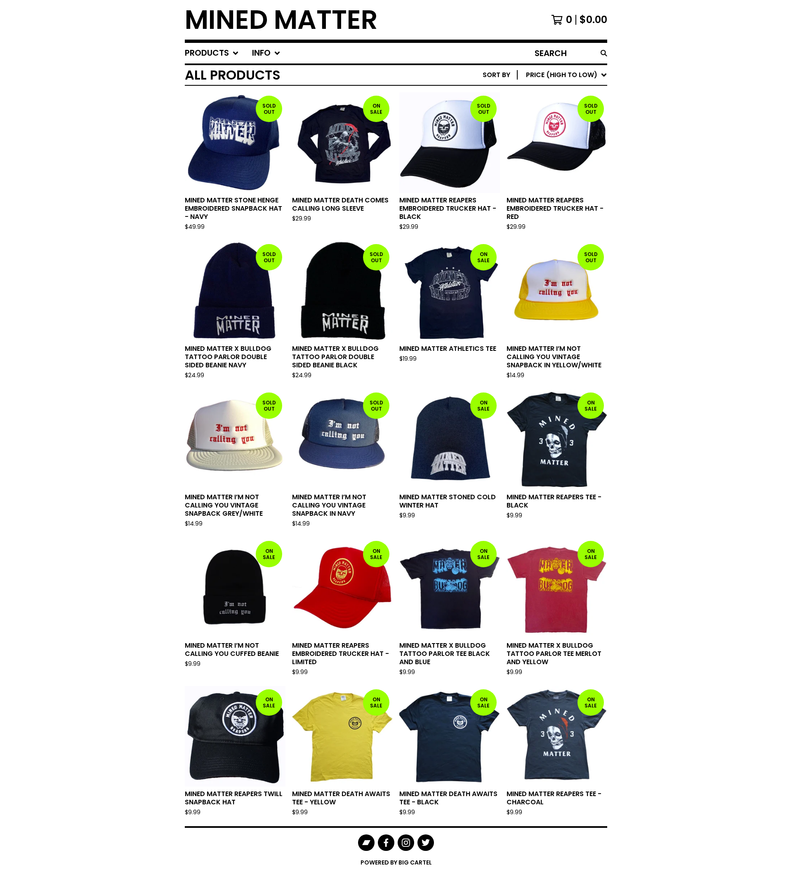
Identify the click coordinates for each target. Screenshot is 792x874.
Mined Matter (281, 20)
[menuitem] (212, 53)
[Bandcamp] (366, 842)
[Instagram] (406, 842)
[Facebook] (386, 842)
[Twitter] (425, 842)
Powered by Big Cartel (396, 862)
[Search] (603, 53)
